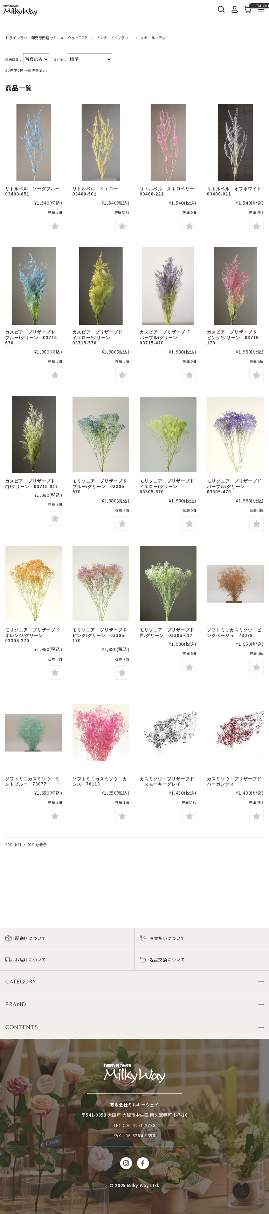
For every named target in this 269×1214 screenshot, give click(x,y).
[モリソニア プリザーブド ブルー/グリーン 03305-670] (101, 435)
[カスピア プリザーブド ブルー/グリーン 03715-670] (33, 286)
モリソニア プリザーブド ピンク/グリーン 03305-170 (102, 635)
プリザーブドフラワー (114, 37)
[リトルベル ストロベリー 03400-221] (168, 143)
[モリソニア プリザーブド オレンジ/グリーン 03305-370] (33, 584)
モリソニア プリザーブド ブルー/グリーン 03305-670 (102, 486)
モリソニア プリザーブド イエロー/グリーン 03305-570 (169, 486)
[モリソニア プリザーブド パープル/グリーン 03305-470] (235, 435)
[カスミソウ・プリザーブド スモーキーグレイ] (168, 733)
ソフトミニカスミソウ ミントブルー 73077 (32, 781)
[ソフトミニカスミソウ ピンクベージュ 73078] (235, 584)
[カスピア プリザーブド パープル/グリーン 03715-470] (168, 286)
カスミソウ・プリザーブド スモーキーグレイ (167, 781)
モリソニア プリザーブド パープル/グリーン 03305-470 (236, 486)
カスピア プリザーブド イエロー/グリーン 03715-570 (100, 337)
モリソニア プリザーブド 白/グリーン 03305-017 (169, 632)
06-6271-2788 (140, 1125)
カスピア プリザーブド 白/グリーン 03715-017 (32, 484)
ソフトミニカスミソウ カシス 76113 (100, 781)
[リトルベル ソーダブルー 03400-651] (33, 143)
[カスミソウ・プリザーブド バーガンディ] (235, 733)
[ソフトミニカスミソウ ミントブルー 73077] (33, 733)
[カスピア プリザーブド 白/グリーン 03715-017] (33, 435)
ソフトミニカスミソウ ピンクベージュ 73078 (234, 632)
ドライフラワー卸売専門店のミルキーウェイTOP (46, 37)
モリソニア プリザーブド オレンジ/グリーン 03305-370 (34, 635)
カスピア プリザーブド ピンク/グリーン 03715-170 (234, 337)
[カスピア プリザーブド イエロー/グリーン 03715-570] (101, 286)
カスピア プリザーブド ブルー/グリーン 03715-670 (32, 337)
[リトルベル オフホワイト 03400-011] (235, 143)
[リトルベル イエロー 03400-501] (101, 143)
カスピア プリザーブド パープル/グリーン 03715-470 (167, 337)
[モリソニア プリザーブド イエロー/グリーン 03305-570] (168, 435)
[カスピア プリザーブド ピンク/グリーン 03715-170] (235, 286)
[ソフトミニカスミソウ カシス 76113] (101, 733)
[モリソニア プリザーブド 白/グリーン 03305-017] (168, 584)
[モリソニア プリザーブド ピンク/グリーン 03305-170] (101, 584)
